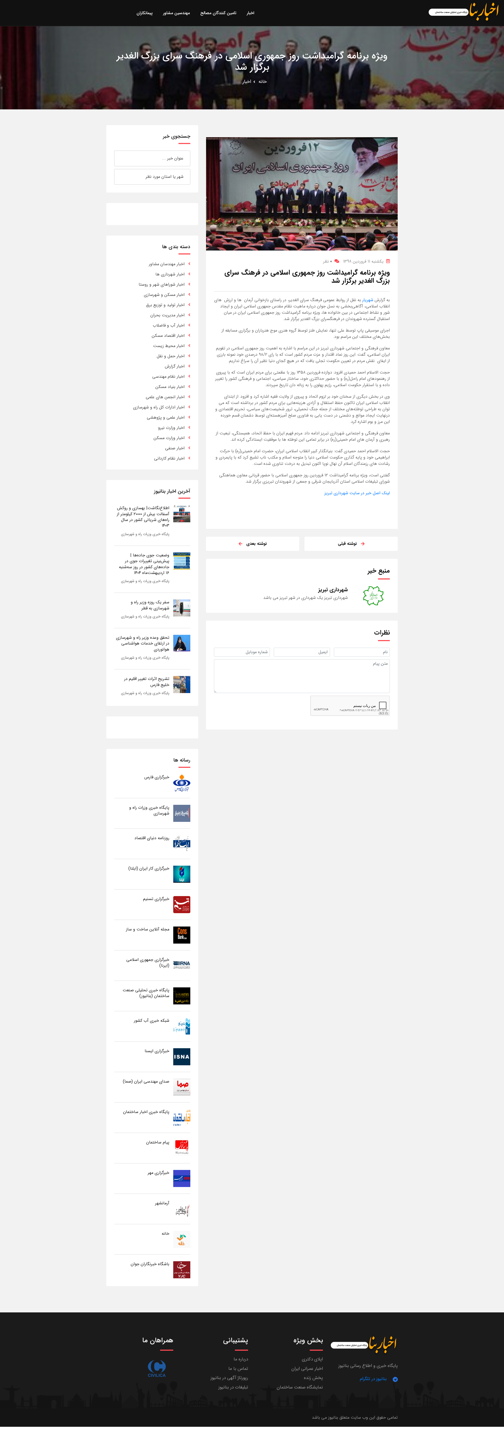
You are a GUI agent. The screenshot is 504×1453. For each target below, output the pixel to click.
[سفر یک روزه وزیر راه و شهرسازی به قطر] (181, 607)
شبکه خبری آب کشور (151, 1020)
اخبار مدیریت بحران (167, 315)
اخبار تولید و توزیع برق (165, 305)
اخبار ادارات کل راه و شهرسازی (159, 407)
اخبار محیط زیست (169, 346)
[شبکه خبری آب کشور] (181, 1026)
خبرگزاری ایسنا (157, 1051)
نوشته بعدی (256, 543)
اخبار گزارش (175, 366)
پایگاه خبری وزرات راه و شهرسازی (145, 534)
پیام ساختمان (157, 1142)
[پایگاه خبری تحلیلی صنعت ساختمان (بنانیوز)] (181, 995)
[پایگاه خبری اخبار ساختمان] (181, 1117)
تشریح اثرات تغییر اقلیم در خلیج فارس (146, 681)
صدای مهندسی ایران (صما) (146, 1081)
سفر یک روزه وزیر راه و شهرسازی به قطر (150, 605)
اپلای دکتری (312, 1359)
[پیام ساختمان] (181, 1148)
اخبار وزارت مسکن (169, 438)
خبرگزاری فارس (156, 777)
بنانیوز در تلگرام (373, 1378)
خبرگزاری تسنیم (156, 899)
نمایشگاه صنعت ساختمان (300, 1387)
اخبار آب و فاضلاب (169, 325)
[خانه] (181, 1239)
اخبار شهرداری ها (170, 274)
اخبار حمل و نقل (171, 356)
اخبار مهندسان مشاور (167, 264)
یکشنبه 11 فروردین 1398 (363, 261)
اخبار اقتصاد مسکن (168, 335)
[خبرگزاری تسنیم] (181, 904)
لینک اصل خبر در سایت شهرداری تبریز (357, 493)
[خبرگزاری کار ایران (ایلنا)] (181, 874)
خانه (263, 81)
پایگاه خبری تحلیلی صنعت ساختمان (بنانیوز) (146, 993)
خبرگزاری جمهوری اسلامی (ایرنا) (147, 962)
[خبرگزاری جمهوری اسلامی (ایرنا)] (181, 965)
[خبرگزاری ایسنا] (181, 1056)
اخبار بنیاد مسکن (170, 387)
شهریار (367, 300)
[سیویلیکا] (157, 1368)
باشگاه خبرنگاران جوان (150, 1264)
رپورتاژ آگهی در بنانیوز (229, 1377)
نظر (327, 261)
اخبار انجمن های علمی (165, 397)
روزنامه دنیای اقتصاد (151, 838)
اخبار (247, 81)
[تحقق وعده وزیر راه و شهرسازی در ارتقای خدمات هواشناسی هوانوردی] (181, 643)
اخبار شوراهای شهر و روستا (162, 284)
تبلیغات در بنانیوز (233, 1387)
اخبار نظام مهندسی (168, 376)
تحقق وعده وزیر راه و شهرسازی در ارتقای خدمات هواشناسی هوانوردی (142, 643)
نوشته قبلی (347, 543)
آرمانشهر (162, 1203)
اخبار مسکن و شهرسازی (164, 294)
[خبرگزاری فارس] (181, 782)
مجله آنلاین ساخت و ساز (147, 929)
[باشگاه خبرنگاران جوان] (181, 1269)
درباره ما (241, 1359)
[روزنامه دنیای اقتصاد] (181, 843)
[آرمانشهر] (181, 1208)
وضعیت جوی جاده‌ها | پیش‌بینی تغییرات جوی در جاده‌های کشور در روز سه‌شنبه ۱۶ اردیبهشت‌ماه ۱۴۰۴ (144, 564)
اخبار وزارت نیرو (171, 427)
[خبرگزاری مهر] (181, 1178)
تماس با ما (238, 1368)
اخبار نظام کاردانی (169, 458)
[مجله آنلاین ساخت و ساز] (181, 935)
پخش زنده (313, 1377)
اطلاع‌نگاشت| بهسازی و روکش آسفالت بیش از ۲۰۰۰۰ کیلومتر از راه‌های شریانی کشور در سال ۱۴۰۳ (143, 517)
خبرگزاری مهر (158, 1172)
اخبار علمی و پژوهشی (166, 417)
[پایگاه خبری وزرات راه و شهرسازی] (181, 813)
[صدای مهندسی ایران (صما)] (181, 1087)
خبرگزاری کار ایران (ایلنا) (148, 868)
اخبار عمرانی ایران (307, 1368)
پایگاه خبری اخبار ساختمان (146, 1112)
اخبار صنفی (175, 448)
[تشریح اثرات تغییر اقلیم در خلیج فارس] (181, 684)
